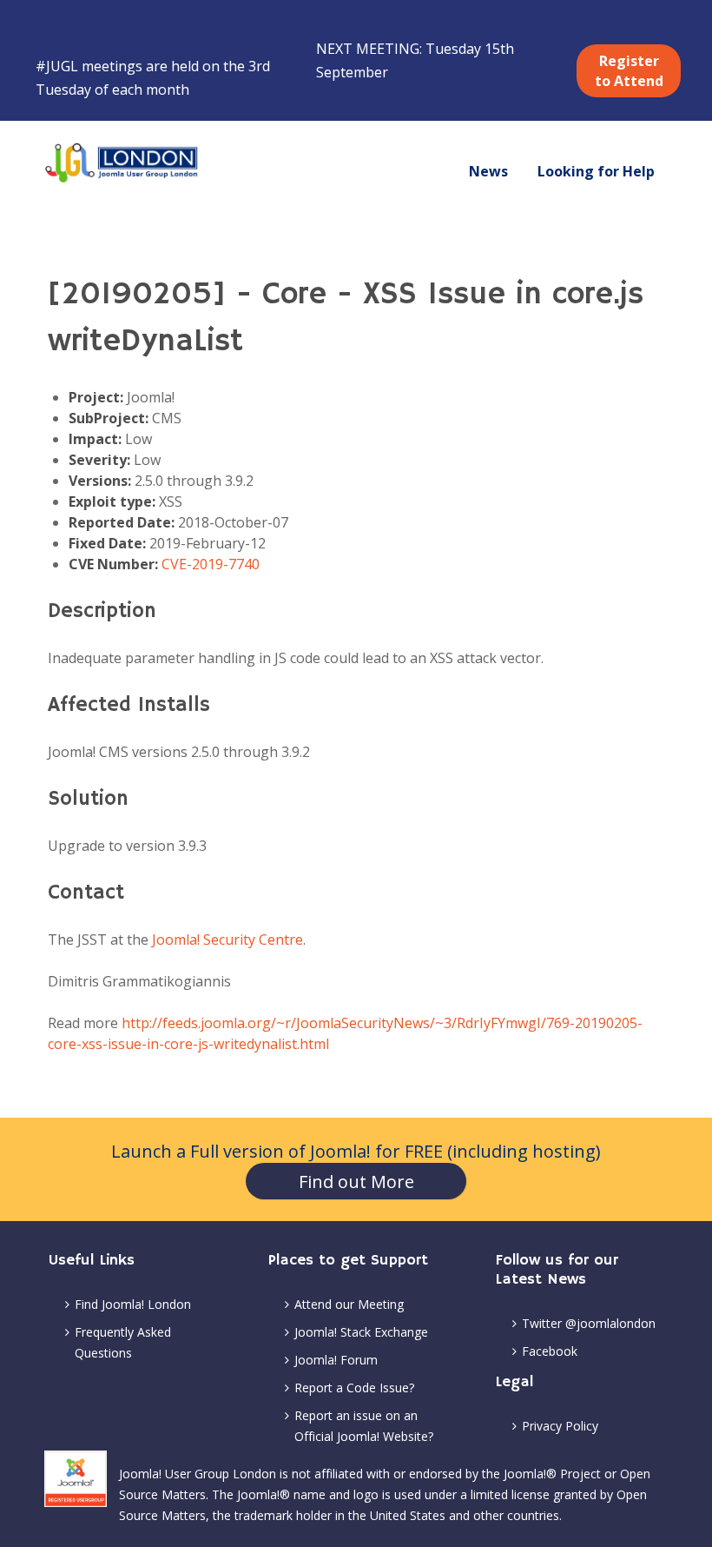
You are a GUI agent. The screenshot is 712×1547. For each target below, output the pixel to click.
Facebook (549, 1351)
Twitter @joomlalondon (589, 1323)
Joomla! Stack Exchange (361, 1332)
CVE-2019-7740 (211, 564)
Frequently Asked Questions (123, 1342)
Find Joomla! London (133, 1304)
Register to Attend (629, 70)
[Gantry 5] (122, 163)
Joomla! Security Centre (227, 939)
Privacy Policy (560, 1426)
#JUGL (57, 66)
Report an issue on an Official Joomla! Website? (363, 1425)
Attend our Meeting (349, 1304)
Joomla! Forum (336, 1359)
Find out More (356, 1181)
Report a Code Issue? (354, 1387)
